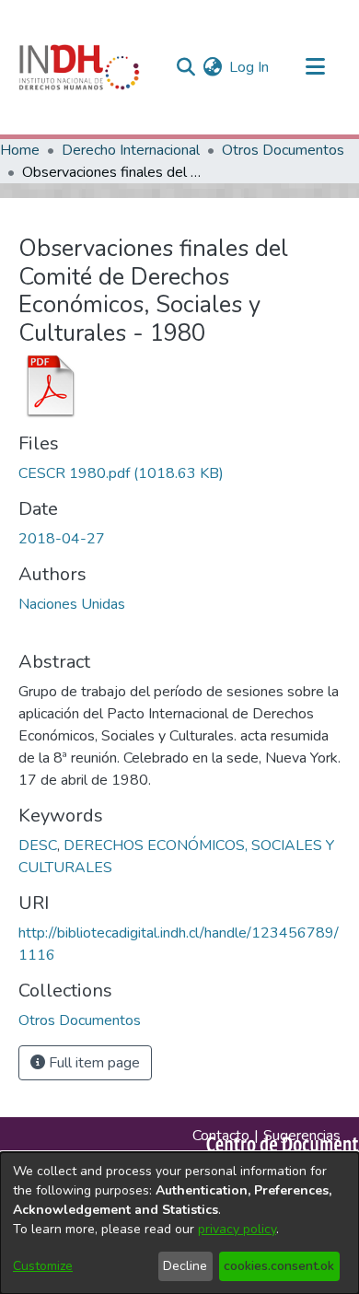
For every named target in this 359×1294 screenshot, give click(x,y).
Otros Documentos (283, 150)
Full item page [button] (92, 1063)
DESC (37, 845)
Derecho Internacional (131, 150)
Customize (43, 1266)
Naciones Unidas (71, 604)
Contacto (220, 1135)
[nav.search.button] (185, 67)
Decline (185, 1266)
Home (20, 150)
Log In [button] (250, 67)
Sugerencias (302, 1135)
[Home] (79, 67)
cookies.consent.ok (279, 1266)
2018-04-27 (61, 539)
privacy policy (237, 1229)
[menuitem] (212, 67)
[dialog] (179, 1223)
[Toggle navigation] (315, 67)
